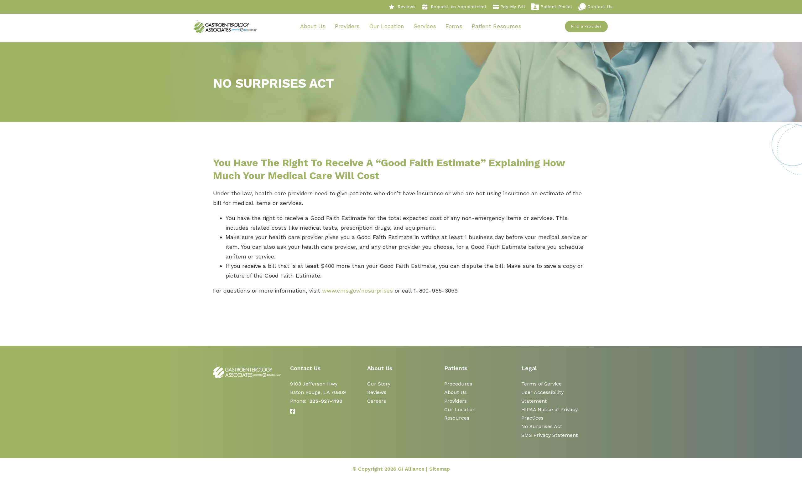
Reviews (407, 6)
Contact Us (599, 6)
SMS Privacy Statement (549, 435)
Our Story (378, 384)
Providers (347, 26)
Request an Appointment (459, 6)
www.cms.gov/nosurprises (357, 290)
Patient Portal (556, 6)
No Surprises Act (541, 426)
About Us (312, 26)
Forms (453, 26)
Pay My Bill (512, 6)
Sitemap (439, 469)
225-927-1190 (326, 401)
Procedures (458, 384)
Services (425, 26)
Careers (376, 401)
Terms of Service (541, 384)
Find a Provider (586, 26)
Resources (456, 418)
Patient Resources (496, 26)
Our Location (386, 26)
